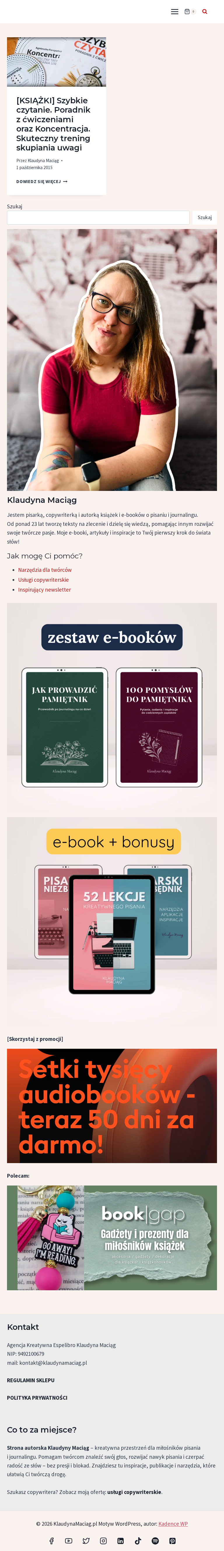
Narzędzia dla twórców (45, 569)
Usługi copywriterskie (43, 579)
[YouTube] (69, 1541)
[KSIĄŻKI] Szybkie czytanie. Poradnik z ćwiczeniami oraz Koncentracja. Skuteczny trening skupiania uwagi (53, 124)
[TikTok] (138, 1541)
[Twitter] (86, 1541)
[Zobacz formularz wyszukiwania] (205, 11)
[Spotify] (155, 1541)
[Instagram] (103, 1541)
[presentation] (56, 62)
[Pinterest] (172, 1541)
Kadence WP (173, 1523)
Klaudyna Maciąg (43, 160)
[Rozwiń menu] (174, 11)
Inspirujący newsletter (44, 589)
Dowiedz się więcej (41, 181)
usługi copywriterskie (134, 1491)
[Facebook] (51, 1541)
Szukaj (14, 206)
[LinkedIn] (120, 1541)
